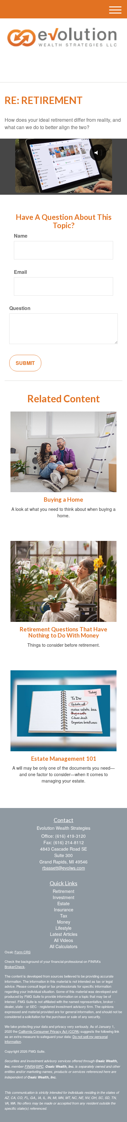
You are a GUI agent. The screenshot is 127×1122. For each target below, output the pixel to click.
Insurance (63, 909)
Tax (63, 916)
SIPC (39, 1066)
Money (63, 922)
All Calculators (63, 946)
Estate (63, 903)
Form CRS (22, 951)
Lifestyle (63, 928)
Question (20, 308)
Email (20, 272)
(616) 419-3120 (67, 72)
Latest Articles (63, 934)
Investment (63, 897)
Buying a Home (63, 499)
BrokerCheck (15, 966)
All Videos (63, 940)
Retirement (63, 891)
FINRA (30, 1066)
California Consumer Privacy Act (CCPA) (49, 1031)
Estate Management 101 (63, 758)
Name (20, 235)
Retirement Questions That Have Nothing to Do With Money (63, 632)
